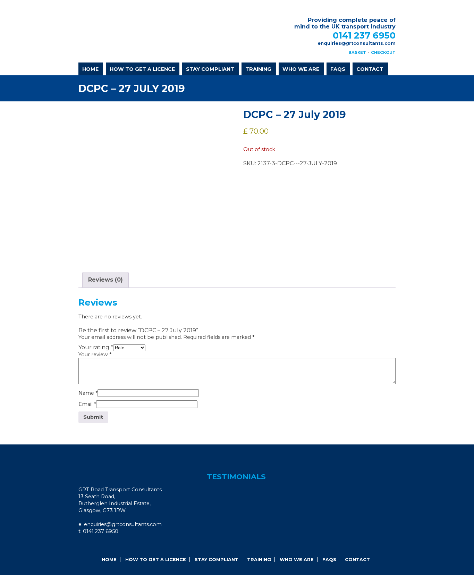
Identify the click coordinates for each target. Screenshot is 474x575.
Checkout (383, 52)
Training (258, 69)
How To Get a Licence (142, 69)
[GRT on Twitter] (106, 546)
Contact (369, 69)
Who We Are (300, 69)
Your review (94, 354)
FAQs (337, 69)
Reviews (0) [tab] (105, 279)
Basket (357, 52)
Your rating (95, 347)
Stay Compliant (210, 69)
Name (88, 393)
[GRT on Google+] (96, 546)
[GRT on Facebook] (87, 546)
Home (90, 69)
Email (87, 404)
